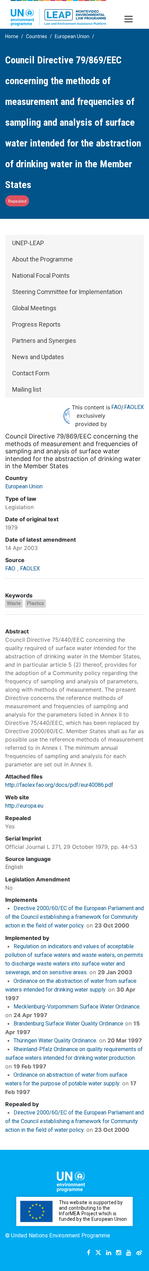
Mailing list (26, 389)
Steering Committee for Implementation (67, 291)
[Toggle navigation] (128, 19)
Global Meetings (34, 308)
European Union (72, 36)
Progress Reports (36, 324)
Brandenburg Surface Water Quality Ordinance (68, 1023)
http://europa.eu (24, 805)
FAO (116, 407)
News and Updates (38, 357)
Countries (36, 36)
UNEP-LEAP (28, 243)
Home (11, 36)
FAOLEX (134, 407)
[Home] (58, 13)
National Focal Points (41, 275)
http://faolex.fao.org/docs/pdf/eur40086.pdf (59, 785)
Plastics (35, 603)
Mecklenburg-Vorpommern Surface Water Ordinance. (77, 1006)
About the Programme (42, 259)
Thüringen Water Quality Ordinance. (55, 1040)
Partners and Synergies (44, 340)
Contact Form (31, 373)
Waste (14, 603)
